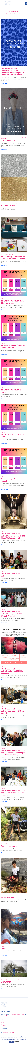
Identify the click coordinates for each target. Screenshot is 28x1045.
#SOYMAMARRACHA (9, 846)
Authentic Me (4, 137)
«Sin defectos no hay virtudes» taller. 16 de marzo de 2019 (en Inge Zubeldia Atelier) (13, 753)
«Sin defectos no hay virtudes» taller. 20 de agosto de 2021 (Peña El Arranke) (13, 614)
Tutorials (15, 68)
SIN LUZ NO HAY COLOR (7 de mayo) (12, 391)
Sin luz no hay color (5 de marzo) (11, 480)
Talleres (11, 254)
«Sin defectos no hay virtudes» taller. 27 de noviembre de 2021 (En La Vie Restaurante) (13, 536)
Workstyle (3, 138)
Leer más (16, 1041)
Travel (2, 946)
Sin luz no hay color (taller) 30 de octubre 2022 (13, 346)
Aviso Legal (4, 1015)
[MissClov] (7, 4)
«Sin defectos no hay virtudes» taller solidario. (13, 575)
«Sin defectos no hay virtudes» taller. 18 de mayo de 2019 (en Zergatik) (13, 711)
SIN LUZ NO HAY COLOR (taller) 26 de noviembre (13, 302)
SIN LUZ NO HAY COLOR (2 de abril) (12, 435)
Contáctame (26, 3)
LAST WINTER (6, 982)
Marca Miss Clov (7, 897)
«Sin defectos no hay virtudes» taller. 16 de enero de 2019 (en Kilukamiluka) (13, 793)
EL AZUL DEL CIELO (8, 141)
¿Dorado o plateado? (9, 205)
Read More (4, 83)
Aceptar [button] (11, 1041)
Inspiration (11, 137)
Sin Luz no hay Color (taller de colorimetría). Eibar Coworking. (13, 257)
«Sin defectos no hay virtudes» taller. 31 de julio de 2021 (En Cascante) (13, 671)
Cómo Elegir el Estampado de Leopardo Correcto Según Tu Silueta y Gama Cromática (12, 73)
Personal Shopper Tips (7, 68)
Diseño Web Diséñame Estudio (18, 1014)
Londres (4, 948)
